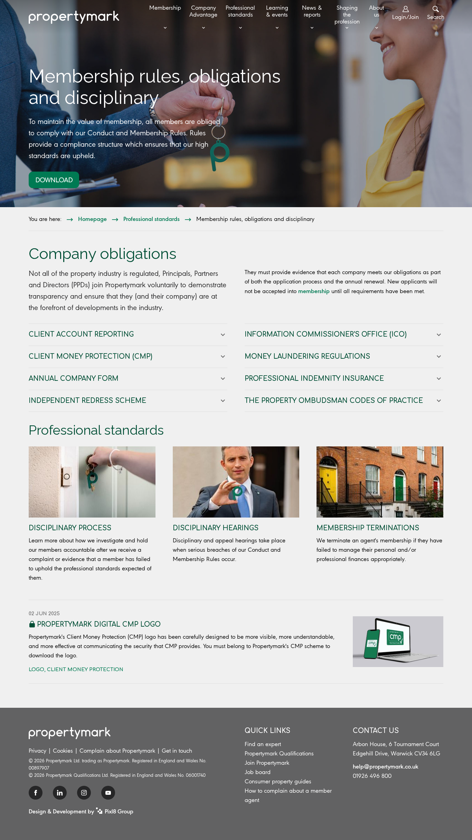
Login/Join (405, 16)
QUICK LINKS (267, 730)
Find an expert (263, 744)
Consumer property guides (278, 781)
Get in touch (177, 750)
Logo (36, 669)
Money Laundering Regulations (307, 356)
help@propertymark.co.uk (385, 766)
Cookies (63, 750)
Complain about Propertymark (117, 750)
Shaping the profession (347, 14)
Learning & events (277, 11)
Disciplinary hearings (215, 528)
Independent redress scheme (87, 400)
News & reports (312, 11)
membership (314, 291)
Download (54, 180)
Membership (165, 7)
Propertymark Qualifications (279, 753)
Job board (258, 772)
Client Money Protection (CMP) (90, 356)
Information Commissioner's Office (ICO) (326, 334)
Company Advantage (203, 11)
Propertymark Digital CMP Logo (99, 624)
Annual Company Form (74, 378)
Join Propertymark (267, 762)
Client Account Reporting (81, 334)
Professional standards (240, 11)
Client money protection (85, 669)
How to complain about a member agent (288, 795)
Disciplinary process (70, 528)
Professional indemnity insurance (314, 378)
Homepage (92, 218)
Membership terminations (368, 528)
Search (435, 16)
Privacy (37, 750)
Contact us (376, 730)
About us (376, 11)
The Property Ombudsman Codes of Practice (334, 400)
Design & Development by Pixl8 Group (81, 811)
